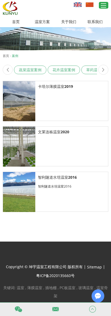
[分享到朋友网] (61, 254)
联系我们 (95, 21)
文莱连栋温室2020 (53, 131)
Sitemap (94, 267)
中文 (90, 5)
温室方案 (42, 21)
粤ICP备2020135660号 (55, 275)
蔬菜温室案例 (30, 69)
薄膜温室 (34, 287)
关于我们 (68, 21)
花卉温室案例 (64, 69)
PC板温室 (67, 287)
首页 (16, 21)
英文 (78, 5)
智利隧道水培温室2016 (57, 177)
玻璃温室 (85, 287)
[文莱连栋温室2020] (19, 147)
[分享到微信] (70, 254)
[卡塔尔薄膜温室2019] (19, 101)
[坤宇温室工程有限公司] (10, 8)
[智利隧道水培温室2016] (19, 192)
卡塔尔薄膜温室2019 (55, 86)
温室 (20, 287)
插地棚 (51, 287)
